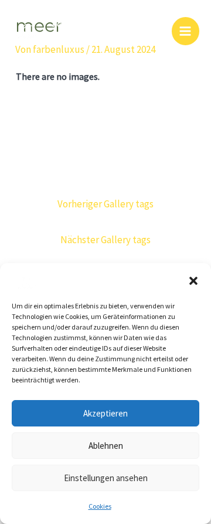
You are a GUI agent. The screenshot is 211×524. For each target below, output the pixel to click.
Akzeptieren (105, 413)
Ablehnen (106, 445)
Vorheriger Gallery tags (105, 203)
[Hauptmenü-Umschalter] (186, 31)
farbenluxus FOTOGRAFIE (102, 30)
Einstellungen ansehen (106, 477)
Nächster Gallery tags (105, 239)
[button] (193, 281)
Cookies (100, 506)
